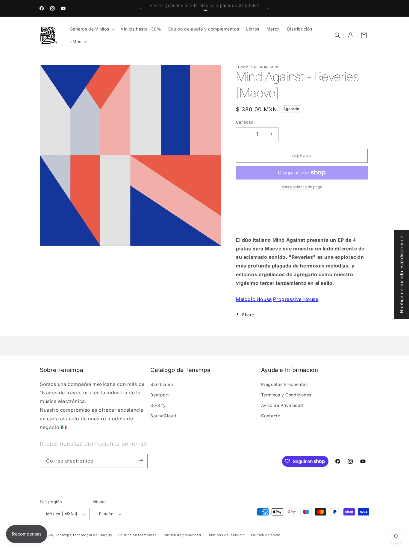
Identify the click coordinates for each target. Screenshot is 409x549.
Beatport (159, 394)
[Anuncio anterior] (140, 8)
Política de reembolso (137, 535)
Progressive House (295, 299)
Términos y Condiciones (286, 394)
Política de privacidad (182, 535)
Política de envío (266, 535)
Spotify (158, 404)
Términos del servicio (226, 535)
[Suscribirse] (140, 461)
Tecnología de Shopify (92, 535)
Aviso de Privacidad (282, 404)
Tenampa (64, 535)
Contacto (271, 415)
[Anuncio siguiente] (268, 8)
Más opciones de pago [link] (301, 187)
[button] (91, 29)
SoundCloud (163, 415)
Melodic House (254, 299)
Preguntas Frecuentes (284, 384)
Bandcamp (161, 384)
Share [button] (248, 314)
